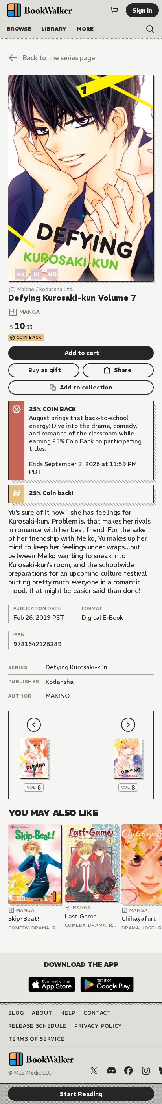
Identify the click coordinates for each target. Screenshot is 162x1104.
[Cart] (114, 10)
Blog (16, 1013)
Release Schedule (37, 1026)
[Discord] (111, 1070)
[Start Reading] (81, 178)
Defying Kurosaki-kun (76, 667)
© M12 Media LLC (30, 1072)
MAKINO (58, 696)
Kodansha (60, 681)
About (42, 1013)
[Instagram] (146, 1070)
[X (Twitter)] (94, 1070)
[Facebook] (128, 1070)
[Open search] (150, 29)
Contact (97, 1013)
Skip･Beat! (23, 918)
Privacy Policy (98, 1026)
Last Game (81, 916)
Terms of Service (36, 1039)
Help (67, 1013)
